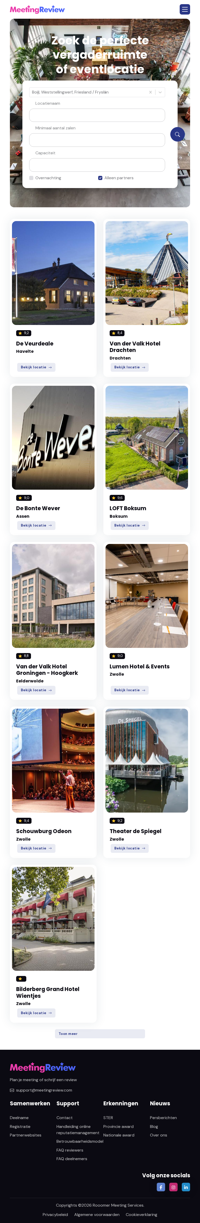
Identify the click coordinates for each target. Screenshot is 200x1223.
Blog (154, 1126)
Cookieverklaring (141, 1214)
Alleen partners (119, 178)
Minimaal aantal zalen (55, 128)
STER (108, 1117)
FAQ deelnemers (72, 1158)
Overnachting (48, 178)
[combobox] (32, 92)
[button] (185, 9)
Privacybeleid (55, 1214)
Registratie (20, 1126)
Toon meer (68, 1034)
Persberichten (163, 1117)
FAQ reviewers (70, 1150)
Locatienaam (47, 103)
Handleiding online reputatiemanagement (78, 1129)
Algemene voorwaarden (97, 1214)
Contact (65, 1117)
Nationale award (118, 1135)
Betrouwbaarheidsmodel (80, 1141)
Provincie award (118, 1126)
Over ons (158, 1135)
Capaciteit (45, 153)
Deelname (19, 1117)
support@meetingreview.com (44, 1090)
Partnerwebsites (25, 1135)
